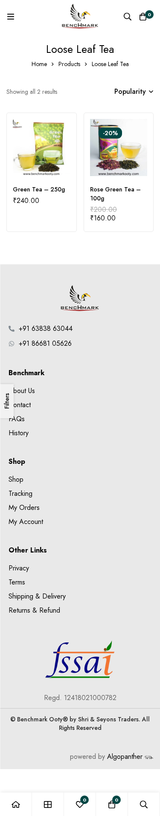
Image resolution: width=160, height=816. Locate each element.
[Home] (16, 804)
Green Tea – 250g (39, 189)
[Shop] (48, 804)
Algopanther (130, 756)
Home (39, 64)
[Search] (127, 16)
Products (69, 64)
